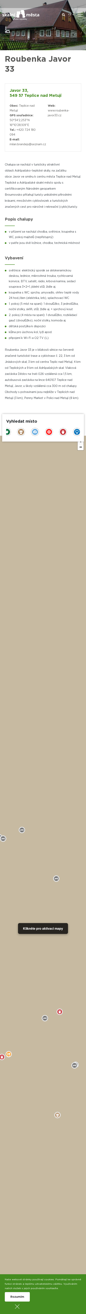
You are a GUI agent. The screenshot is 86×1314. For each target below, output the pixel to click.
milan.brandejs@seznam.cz (28, 144)
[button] (81, 447)
